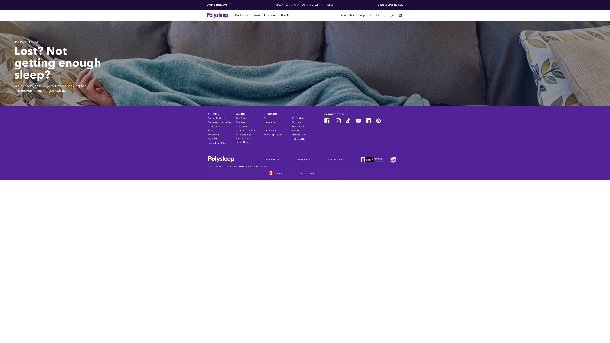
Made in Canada (245, 131)
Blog (266, 118)
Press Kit (269, 126)
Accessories (270, 15)
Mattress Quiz (300, 135)
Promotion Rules (217, 143)
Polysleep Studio (273, 135)
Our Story (241, 118)
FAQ (210, 131)
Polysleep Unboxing (219, 122)
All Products (299, 118)
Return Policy (272, 160)
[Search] (385, 15)
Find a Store (299, 139)
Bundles (285, 15)
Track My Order (217, 118)
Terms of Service (335, 160)
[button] (400, 15)
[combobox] (285, 173)
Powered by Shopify (259, 166)
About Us (346, 15)
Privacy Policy (303, 160)
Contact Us (214, 126)
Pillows (256, 15)
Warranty (213, 139)
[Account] (393, 15)
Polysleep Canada (221, 166)
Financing (213, 135)
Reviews (240, 122)
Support (364, 15)
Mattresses (241, 15)
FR (377, 15)
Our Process (243, 126)
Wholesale (270, 131)
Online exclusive (217, 5)
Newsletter (270, 122)
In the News (242, 142)
